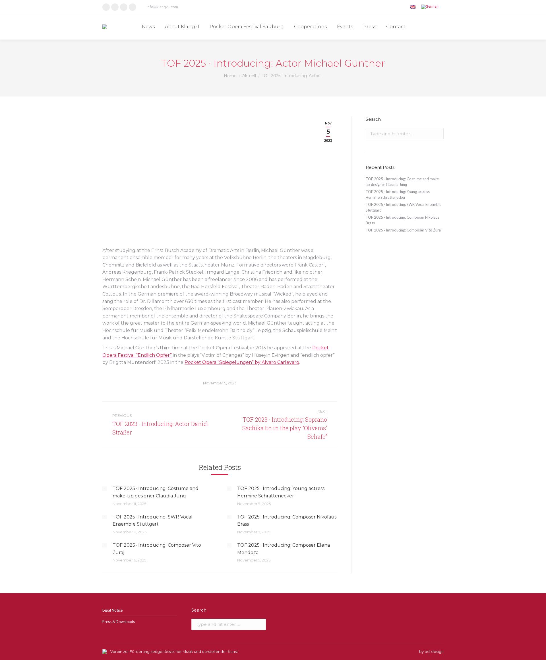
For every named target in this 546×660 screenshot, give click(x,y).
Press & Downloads (118, 621)
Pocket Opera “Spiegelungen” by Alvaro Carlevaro (242, 362)
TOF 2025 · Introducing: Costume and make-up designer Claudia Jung (155, 492)
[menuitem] (148, 26)
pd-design (434, 651)
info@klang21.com (162, 7)
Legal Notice (112, 610)
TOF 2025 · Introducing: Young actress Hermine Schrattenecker (280, 492)
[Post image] (104, 488)
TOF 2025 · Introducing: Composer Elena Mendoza (283, 548)
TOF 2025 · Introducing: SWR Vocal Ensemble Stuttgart (153, 520)
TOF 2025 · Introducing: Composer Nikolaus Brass (286, 520)
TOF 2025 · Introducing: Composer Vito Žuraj (157, 548)
